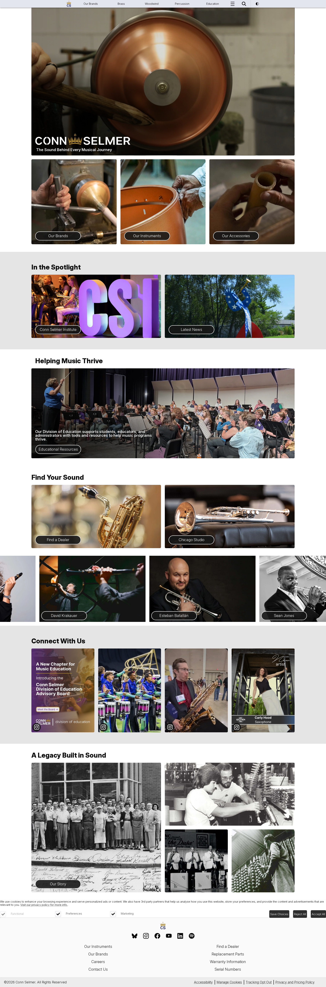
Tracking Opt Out (259, 982)
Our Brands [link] (98, 954)
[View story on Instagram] (62, 690)
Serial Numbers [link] (228, 969)
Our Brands (91, 4)
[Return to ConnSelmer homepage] (69, 4)
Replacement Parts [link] (228, 954)
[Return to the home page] (163, 926)
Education (212, 4)
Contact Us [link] (98, 969)
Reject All (300, 914)
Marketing (127, 913)
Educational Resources (58, 449)
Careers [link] (98, 961)
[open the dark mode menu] (257, 4)
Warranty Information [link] (228, 961)
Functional (17, 914)
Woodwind (152, 4)
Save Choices (279, 914)
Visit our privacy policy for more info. (44, 905)
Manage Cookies (229, 982)
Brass (121, 4)
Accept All (318, 914)
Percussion (182, 4)
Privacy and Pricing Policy (295, 982)
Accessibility (203, 982)
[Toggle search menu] (244, 4)
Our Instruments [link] (98, 946)
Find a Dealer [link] (228, 946)
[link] (134, 936)
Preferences (74, 913)
